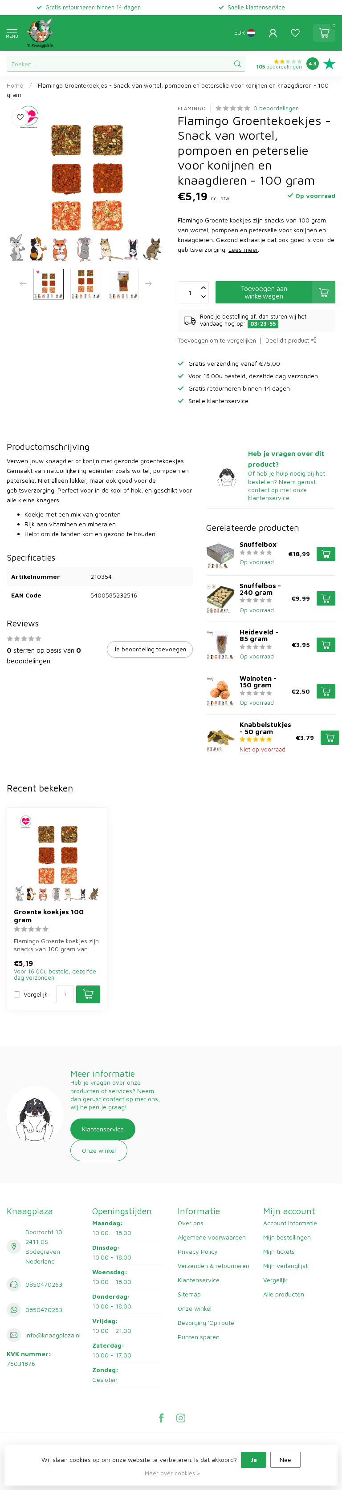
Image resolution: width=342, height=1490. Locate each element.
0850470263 (43, 1284)
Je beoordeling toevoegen (150, 649)
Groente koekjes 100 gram (49, 916)
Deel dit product (288, 340)
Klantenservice (103, 1129)
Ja (253, 1459)
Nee (285, 1459)
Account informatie (290, 1223)
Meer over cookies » (172, 1473)
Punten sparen (199, 1337)
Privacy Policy (198, 1251)
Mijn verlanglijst (285, 1265)
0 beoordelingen (276, 108)
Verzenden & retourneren (213, 1265)
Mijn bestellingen (287, 1237)
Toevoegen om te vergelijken (217, 340)
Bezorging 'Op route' (207, 1322)
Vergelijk (36, 994)
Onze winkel (99, 1150)
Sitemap (189, 1294)
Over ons (191, 1223)
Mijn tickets (279, 1251)
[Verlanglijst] (295, 33)
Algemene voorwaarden (212, 1237)
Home (15, 85)
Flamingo (192, 108)
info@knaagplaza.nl (53, 1335)
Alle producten (283, 1294)
